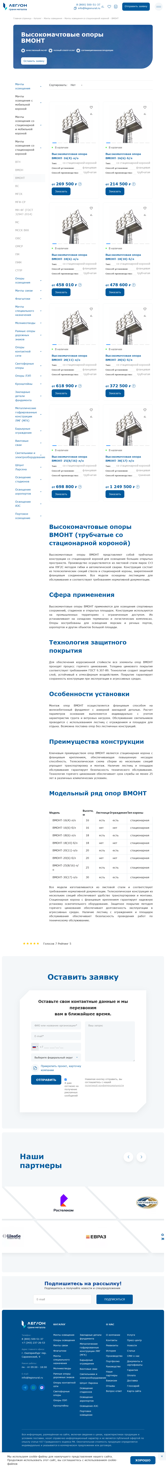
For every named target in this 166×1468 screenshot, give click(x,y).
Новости (132, 1345)
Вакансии (111, 1380)
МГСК (18, 193)
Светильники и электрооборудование (30, 455)
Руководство (113, 1366)
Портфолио (113, 1361)
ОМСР (19, 246)
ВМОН (19, 170)
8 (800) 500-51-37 (88, 4)
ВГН (17, 161)
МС (17, 222)
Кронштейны (23, 383)
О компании (113, 1334)
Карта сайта (134, 1391)
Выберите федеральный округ (54, 1057)
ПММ (18, 262)
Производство (114, 1356)
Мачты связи (24, 290)
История (111, 1350)
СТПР (18, 270)
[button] (128, 1157)
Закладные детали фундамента (23, 396)
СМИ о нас (133, 1356)
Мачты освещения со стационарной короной (24, 147)
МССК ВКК (22, 230)
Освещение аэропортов (23, 491)
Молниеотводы (25, 323)
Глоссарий (133, 1385)
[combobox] (35, 1047)
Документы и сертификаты (134, 1363)
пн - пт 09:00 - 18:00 (34, 1367)
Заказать (61, 191)
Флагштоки (22, 298)
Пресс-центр (134, 1340)
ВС (17, 186)
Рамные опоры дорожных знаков (25, 335)
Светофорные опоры (24, 365)
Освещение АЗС (23, 503)
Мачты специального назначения (24, 310)
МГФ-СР (20, 202)
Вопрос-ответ (114, 1391)
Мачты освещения (22, 86)
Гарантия (132, 1370)
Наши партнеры (111, 1373)
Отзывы (110, 1385)
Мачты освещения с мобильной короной (24, 102)
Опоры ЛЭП (23, 375)
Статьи (131, 1350)
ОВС (18, 238)
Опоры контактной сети (22, 351)
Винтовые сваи (22, 442)
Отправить (46, 1080)
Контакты (111, 1340)
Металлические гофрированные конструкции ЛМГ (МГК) (26, 414)
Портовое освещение (22, 515)
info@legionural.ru (89, 8)
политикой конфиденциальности (104, 1085)
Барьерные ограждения (23, 430)
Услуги (131, 1334)
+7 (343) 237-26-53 (33, 1342)
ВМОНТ (20, 177)
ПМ (17, 254)
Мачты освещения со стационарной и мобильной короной (24, 125)
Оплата (131, 1375)
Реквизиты (112, 1345)
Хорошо (142, 1460)
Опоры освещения (22, 280)
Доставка (132, 1380)
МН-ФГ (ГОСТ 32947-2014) (24, 212)
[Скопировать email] (75, 8)
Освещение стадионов (23, 479)
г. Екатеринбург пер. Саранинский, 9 (34, 1355)
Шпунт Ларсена (21, 467)
